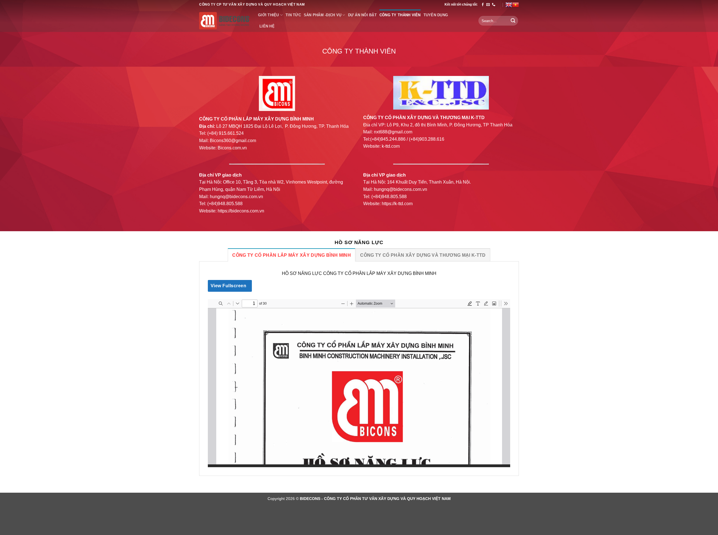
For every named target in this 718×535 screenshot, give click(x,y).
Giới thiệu (268, 15)
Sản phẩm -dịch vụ (322, 15)
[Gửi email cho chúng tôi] (488, 5)
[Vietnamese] (515, 5)
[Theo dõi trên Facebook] (482, 5)
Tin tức (293, 15)
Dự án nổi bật (362, 15)
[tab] (291, 255)
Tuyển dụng (436, 15)
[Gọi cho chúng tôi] (493, 5)
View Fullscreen (228, 285)
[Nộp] (513, 21)
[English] (508, 5)
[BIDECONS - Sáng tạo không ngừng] (224, 21)
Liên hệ (267, 26)
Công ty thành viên (400, 15)
